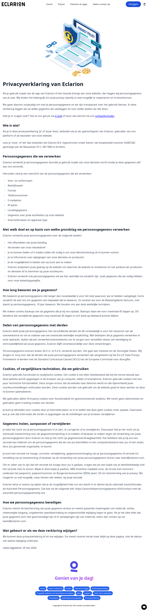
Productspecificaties (100, 588)
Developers (53, 598)
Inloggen (133, 4)
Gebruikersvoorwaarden (72, 598)
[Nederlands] (144, 4)
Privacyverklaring (92, 598)
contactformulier (104, 116)
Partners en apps (78, 4)
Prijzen (61, 4)
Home (49, 4)
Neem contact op (101, 4)
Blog (79, 593)
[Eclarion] (13, 4)
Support (87, 593)
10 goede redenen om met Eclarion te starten (55, 593)
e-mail (58, 116)
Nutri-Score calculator (102, 593)
